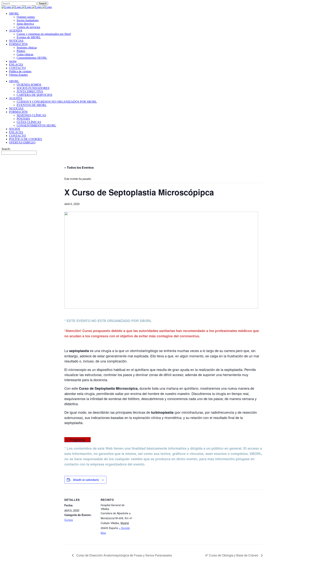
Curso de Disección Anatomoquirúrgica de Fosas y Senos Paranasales (124, 555)
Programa (77, 439)
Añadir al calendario (86, 480)
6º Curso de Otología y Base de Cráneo (232, 555)
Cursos (68, 520)
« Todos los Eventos (79, 167)
